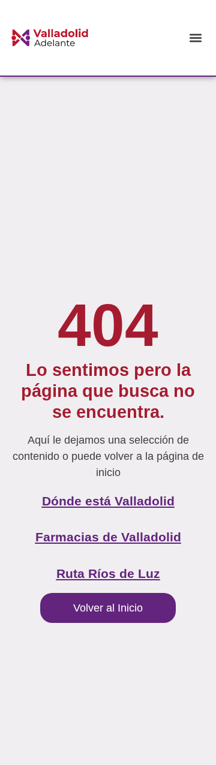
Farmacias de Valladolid (108, 537)
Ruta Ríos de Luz (108, 573)
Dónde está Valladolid (108, 501)
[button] (195, 37)
